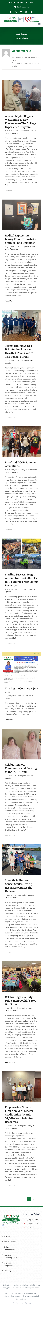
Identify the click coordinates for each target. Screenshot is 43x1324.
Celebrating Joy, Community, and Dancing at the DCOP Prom (18, 744)
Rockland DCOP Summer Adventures (18, 441)
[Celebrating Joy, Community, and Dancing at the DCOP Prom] (21, 744)
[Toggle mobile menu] (39, 23)
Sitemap (7, 1296)
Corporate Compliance (8, 1264)
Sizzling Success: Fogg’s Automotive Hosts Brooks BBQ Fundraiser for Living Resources (18, 553)
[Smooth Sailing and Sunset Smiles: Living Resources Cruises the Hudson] (21, 859)
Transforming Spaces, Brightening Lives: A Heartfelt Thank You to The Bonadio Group (18, 325)
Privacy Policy (17, 1296)
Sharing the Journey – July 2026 (18, 667)
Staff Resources (10, 1242)
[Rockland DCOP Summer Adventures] (21, 441)
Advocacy (7, 1271)
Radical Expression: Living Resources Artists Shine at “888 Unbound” (18, 214)
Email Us (30, 1227)
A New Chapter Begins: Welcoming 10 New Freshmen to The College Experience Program (18, 95)
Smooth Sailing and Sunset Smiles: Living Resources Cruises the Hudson (18, 859)
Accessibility (31, 1285)
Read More (9, 191)
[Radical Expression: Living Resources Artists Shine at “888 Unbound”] (21, 215)
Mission (7, 1236)
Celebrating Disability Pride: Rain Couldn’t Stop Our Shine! (18, 976)
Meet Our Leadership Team (10, 1256)
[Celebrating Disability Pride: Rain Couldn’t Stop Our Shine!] (21, 976)
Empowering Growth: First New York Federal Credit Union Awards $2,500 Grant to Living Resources (18, 1086)
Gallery (24, 95)
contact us (17, 1288)
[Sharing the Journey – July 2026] (21, 667)
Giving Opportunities (9, 1248)
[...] (6, 185)
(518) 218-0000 (32, 1220)
